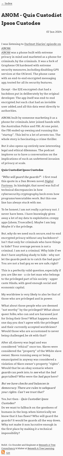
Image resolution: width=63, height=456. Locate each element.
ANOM (5, 52)
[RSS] (3, 453)
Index (8, 3)
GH (8, 453)
